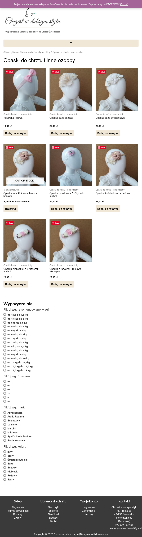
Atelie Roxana (15, 416)
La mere (12, 424)
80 (8, 397)
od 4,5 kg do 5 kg (17, 318)
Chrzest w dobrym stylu (31, 52)
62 (8, 385)
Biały (10, 455)
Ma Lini (11, 428)
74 (8, 393)
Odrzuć (124, 4)
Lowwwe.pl (102, 534)
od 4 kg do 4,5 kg (17, 314)
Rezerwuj (10, 208)
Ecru (10, 463)
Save (11, 71)
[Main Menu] (71, 43)
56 (8, 381)
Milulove (12, 432)
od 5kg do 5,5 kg (17, 322)
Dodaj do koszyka (15, 133)
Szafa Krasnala (16, 440)
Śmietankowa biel (17, 459)
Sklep (47, 52)
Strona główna (10, 52)
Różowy (12, 475)
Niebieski (12, 471)
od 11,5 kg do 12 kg (19, 370)
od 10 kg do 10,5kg (18, 362)
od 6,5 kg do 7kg (17, 334)
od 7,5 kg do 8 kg (17, 342)
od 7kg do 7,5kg (16, 338)
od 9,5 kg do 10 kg (18, 358)
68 (8, 389)
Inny (10, 451)
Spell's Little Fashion (19, 436)
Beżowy (12, 467)
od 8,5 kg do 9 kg (17, 350)
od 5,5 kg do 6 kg (17, 326)
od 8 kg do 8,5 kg (17, 346)
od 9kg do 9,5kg (16, 354)
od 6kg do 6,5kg (16, 330)
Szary (10, 479)
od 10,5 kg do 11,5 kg (20, 366)
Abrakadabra (15, 412)
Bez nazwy (13, 420)
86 (8, 401)
